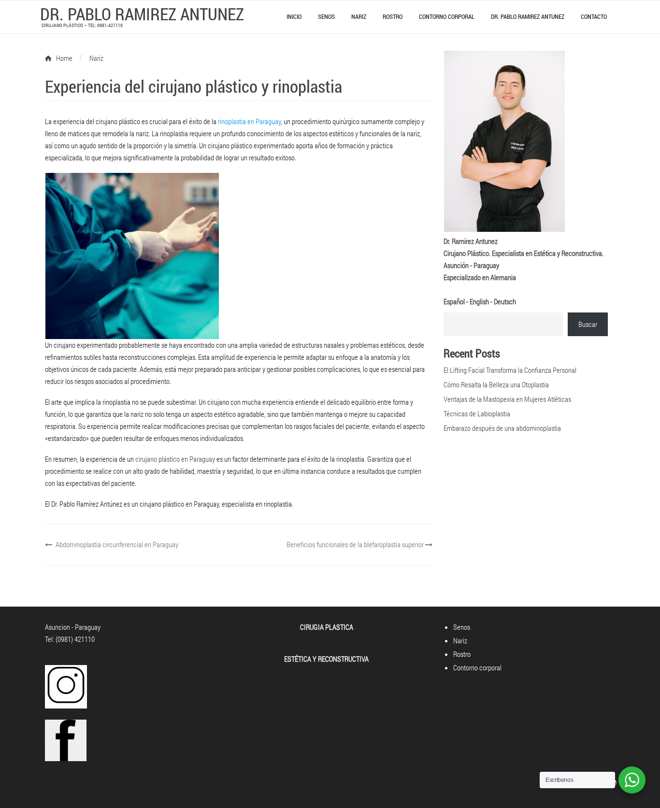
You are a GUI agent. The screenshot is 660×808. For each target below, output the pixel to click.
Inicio (294, 16)
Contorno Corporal (446, 16)
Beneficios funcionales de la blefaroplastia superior (356, 544)
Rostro (392, 16)
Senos (326, 16)
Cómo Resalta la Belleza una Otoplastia (496, 384)
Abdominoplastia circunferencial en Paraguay (116, 544)
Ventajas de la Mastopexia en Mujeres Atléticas (507, 399)
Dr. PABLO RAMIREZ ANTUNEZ (142, 13)
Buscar (587, 324)
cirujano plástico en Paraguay (175, 459)
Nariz (358, 16)
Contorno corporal (477, 667)
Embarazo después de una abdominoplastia (502, 428)
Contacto (594, 16)
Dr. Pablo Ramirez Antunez (527, 16)
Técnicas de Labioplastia (477, 413)
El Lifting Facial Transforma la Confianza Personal (510, 370)
